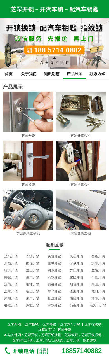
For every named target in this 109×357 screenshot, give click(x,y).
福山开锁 (32, 291)
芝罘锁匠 (71, 335)
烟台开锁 (76, 284)
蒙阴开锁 (76, 277)
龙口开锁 (98, 291)
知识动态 (52, 73)
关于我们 (29, 73)
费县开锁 (54, 284)
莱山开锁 (98, 284)
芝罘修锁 (49, 324)
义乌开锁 (11, 256)
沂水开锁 (54, 277)
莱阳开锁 (11, 298)
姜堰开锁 (11, 305)
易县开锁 (76, 305)
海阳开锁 (98, 298)
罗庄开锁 (76, 270)
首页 (9, 73)
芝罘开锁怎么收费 (49, 340)
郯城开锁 (11, 277)
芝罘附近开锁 (23, 340)
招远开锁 (54, 298)
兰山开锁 (32, 270)
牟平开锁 (54, 291)
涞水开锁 (54, 305)
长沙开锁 (32, 256)
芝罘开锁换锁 (51, 335)
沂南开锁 (11, 284)
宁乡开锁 (76, 263)
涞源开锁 (32, 305)
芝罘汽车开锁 (70, 324)
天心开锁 (76, 256)
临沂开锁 (11, 270)
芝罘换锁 (32, 324)
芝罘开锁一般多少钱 (81, 340)
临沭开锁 (32, 284)
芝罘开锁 (11, 291)
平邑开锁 (98, 277)
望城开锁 (54, 263)
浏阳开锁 (98, 263)
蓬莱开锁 (76, 291)
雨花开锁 (32, 263)
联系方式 (97, 73)
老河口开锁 (98, 305)
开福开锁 (11, 263)
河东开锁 (54, 270)
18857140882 (82, 350)
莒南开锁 (32, 277)
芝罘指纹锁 (93, 324)
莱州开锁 (32, 298)
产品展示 (74, 73)
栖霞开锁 (76, 298)
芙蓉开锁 (54, 256)
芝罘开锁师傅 (91, 335)
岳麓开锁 (98, 256)
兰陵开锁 (98, 270)
